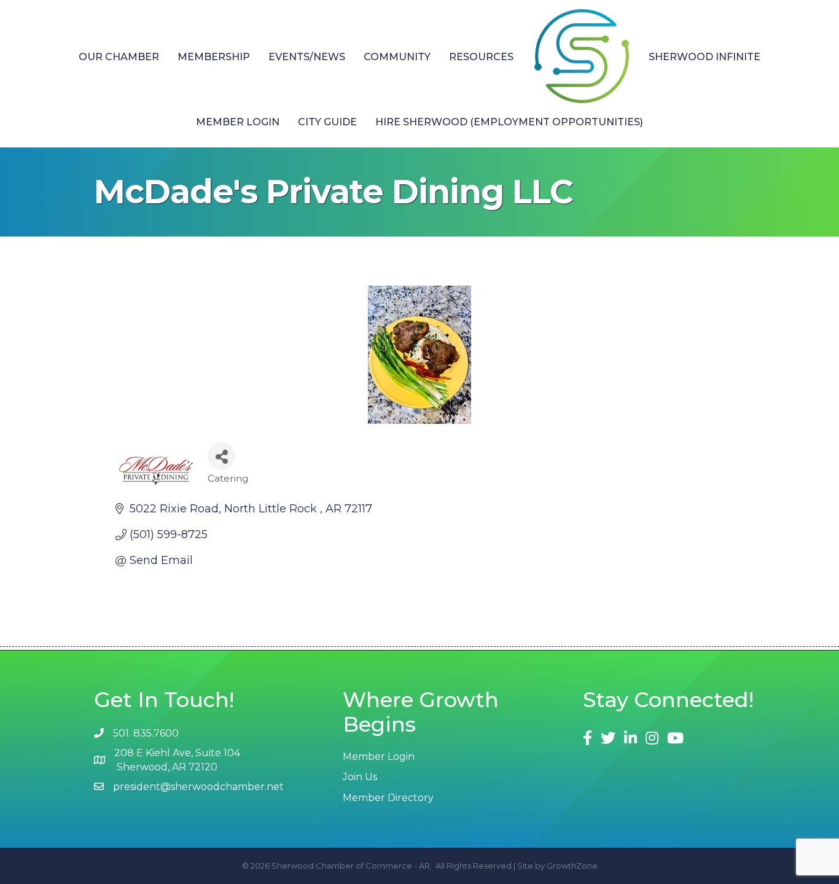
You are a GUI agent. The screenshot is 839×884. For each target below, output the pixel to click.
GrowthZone (572, 865)
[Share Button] (221, 456)
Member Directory (388, 798)
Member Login (237, 122)
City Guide (327, 122)
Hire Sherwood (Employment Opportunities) (509, 122)
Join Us (360, 777)
